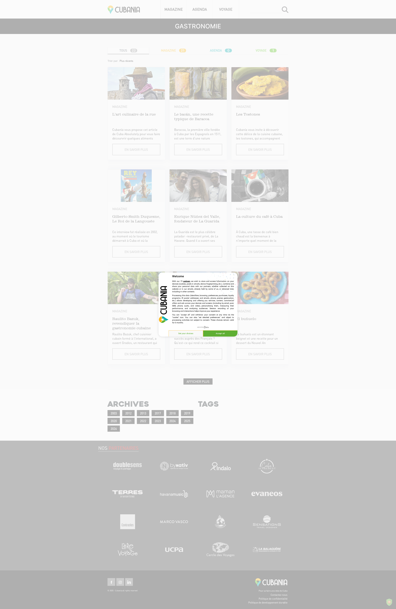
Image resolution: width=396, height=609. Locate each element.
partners (186, 281)
